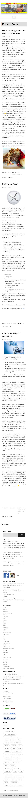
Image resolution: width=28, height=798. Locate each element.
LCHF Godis (6, 641)
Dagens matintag (7, 613)
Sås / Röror (6, 663)
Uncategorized (7, 666)
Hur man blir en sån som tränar (11, 589)
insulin (19, 748)
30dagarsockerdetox (9, 731)
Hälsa (9, 172)
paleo (21, 771)
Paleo (4, 655)
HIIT (20, 745)
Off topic (5, 652)
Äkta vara (5, 691)
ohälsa (15, 771)
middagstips (7, 768)
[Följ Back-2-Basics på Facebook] (6, 575)
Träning (5, 664)
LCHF (4, 639)
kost (6, 754)
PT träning (5, 659)
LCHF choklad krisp (12, 674)
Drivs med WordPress (7, 795)
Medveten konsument (8, 648)
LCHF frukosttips (8, 759)
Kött (4, 636)
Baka (4, 607)
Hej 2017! (5, 596)
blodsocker (7, 737)
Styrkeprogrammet (8, 702)
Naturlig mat (7, 771)
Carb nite (5, 611)
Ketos (4, 630)
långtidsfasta (21, 510)
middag (12, 765)
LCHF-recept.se (7, 698)
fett (11, 742)
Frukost (5, 620)
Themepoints (21, 795)
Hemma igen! (6, 587)
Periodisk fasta (11, 323)
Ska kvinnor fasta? (10, 184)
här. (23, 308)
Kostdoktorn (6, 694)
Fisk (4, 618)
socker (6, 782)
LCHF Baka (7, 757)
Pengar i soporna (16, 678)
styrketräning (14, 782)
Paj (4, 654)
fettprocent (18, 742)
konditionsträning (16, 751)
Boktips (5, 609)
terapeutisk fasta (17, 174)
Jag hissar (5, 629)
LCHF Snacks (6, 643)
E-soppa (5, 616)
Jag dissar (5, 627)
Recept (5, 661)
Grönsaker (5, 622)
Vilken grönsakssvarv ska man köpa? (12, 585)
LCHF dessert (15, 757)
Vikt (12, 785)
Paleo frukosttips (8, 774)
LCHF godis (18, 759)
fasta (17, 172)
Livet (4, 645)
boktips (14, 737)
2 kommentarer (6, 326)
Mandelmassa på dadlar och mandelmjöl (13, 599)
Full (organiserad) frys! (8, 594)
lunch (6, 765)
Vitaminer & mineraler (8, 668)
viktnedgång (19, 785)
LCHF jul (7, 762)
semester (20, 779)
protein (6, 779)
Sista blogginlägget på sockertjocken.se (13, 583)
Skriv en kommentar (7, 177)
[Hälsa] (6, 708)
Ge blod (5, 601)
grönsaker (14, 745)
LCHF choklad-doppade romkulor (15, 676)
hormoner (7, 748)
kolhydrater (7, 751)
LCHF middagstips (16, 762)
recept (12, 779)
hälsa (14, 748)
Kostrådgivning (7, 632)
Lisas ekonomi (6, 678)
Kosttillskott (6, 634)
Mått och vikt (6, 646)
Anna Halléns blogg (8, 693)
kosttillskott (12, 754)
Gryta (4, 623)
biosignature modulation (10, 734)
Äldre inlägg (5, 524)
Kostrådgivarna (7, 696)
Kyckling (5, 638)
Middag (5, 650)
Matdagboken (6, 700)
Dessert (5, 614)
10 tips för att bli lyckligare (10, 598)
